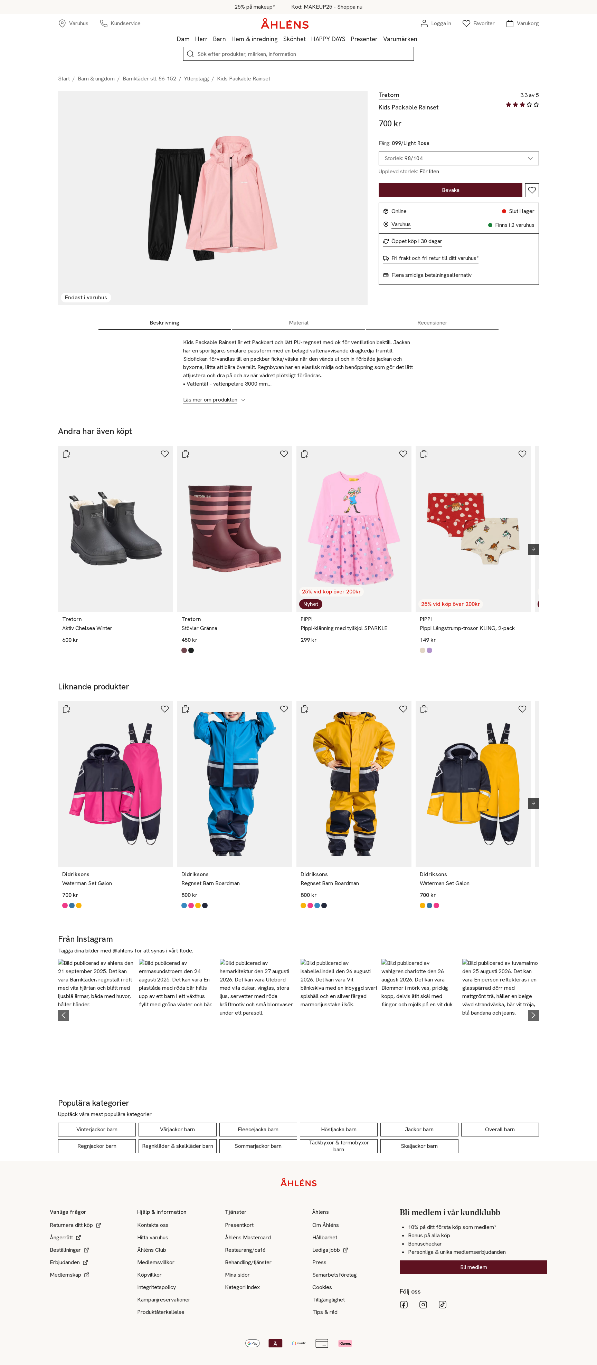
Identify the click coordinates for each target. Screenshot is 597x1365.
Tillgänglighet (328, 1299)
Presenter (364, 39)
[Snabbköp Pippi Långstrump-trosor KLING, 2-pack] (424, 454)
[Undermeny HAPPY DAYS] (348, 39)
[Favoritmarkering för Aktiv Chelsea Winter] (165, 454)
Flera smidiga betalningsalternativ (431, 275)
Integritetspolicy (156, 1287)
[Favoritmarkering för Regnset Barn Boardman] (284, 709)
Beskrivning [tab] (164, 322)
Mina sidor (237, 1274)
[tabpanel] (298, 367)
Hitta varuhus (152, 1237)
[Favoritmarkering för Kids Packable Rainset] (532, 190)
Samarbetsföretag (334, 1274)
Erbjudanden (65, 1262)
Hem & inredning (254, 39)
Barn (219, 39)
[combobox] (459, 158)
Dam (183, 39)
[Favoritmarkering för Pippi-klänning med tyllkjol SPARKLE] (403, 454)
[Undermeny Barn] (228, 39)
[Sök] (190, 54)
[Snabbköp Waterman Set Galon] (66, 709)
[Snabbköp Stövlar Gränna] (185, 454)
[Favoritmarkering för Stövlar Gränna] (284, 454)
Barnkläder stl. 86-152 (149, 78)
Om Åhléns (325, 1225)
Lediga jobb (326, 1249)
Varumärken (400, 39)
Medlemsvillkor (155, 1262)
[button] (96, 1014)
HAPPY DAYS (328, 39)
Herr (201, 39)
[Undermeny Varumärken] (420, 39)
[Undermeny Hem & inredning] (280, 39)
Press (319, 1262)
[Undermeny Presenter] (380, 39)
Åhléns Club (151, 1249)
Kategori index (242, 1287)
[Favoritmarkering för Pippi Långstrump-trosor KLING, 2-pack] (522, 454)
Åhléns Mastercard (248, 1237)
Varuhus (401, 224)
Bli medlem (473, 1267)
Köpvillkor (149, 1274)
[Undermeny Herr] (210, 39)
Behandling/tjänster (248, 1262)
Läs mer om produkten (210, 399)
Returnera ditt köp (71, 1225)
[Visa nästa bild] (530, 549)
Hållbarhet (324, 1237)
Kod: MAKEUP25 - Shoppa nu (326, 6)
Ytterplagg (196, 78)
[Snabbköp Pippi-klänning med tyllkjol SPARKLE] (304, 454)
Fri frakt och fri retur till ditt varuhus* (434, 258)
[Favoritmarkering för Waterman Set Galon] (165, 709)
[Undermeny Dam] (192, 39)
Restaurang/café (245, 1249)
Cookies (322, 1287)
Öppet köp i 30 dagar (416, 241)
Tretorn (389, 94)
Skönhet (294, 39)
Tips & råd (325, 1312)
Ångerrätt (61, 1237)
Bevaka (450, 190)
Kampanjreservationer (163, 1299)
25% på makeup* (255, 6)
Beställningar (65, 1249)
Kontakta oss (153, 1225)
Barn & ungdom (96, 78)
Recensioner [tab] (432, 322)
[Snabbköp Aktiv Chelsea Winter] (66, 454)
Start (64, 78)
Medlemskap (65, 1274)
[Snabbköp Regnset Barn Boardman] (185, 709)
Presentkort (239, 1225)
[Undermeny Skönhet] (308, 39)
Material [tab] (299, 322)
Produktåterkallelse (160, 1312)
